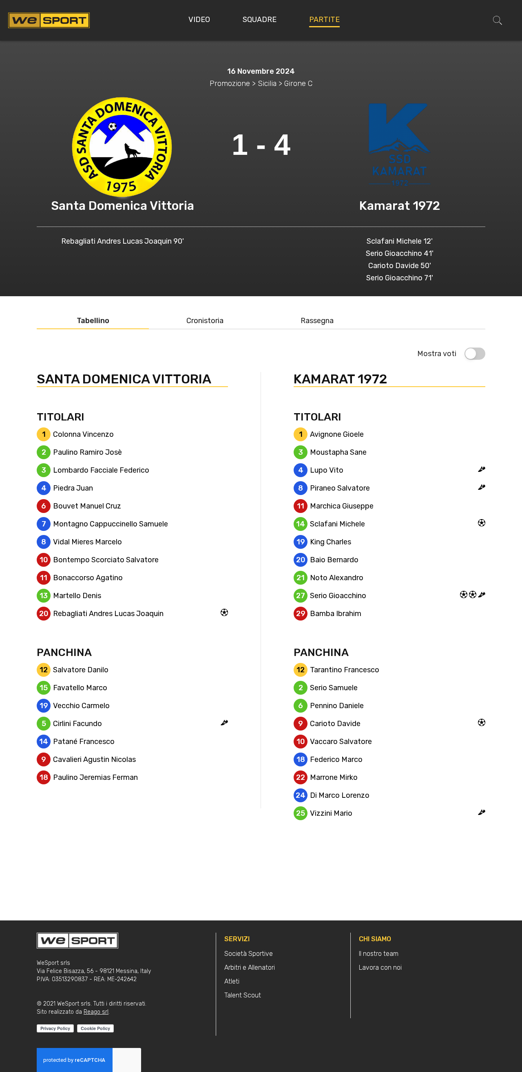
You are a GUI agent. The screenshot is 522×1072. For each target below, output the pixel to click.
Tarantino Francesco (344, 669)
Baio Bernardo (334, 559)
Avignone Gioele (337, 434)
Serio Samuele (334, 687)
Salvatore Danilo (80, 669)
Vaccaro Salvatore (341, 741)
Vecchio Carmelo (81, 705)
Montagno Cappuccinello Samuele (110, 523)
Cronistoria (204, 321)
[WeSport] (49, 19)
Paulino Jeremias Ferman (95, 777)
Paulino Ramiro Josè (87, 452)
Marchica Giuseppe (342, 506)
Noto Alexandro (336, 577)
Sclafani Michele (337, 523)
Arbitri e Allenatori (249, 967)
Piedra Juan (73, 488)
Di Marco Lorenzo (339, 795)
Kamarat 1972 (399, 205)
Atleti (231, 981)
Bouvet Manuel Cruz (87, 506)
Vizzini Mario (331, 813)
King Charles (330, 541)
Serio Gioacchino (338, 595)
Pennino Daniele (337, 705)
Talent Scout (242, 995)
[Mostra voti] (474, 354)
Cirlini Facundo (77, 723)
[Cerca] (497, 20)
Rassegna (317, 321)
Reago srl (96, 1011)
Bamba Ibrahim (335, 613)
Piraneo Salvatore (340, 488)
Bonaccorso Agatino (88, 577)
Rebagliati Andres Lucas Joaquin (108, 613)
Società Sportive (248, 954)
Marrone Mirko (334, 777)
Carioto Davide (335, 723)
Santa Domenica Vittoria (122, 205)
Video (199, 19)
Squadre (259, 19)
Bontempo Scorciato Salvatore (106, 559)
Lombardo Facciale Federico (101, 470)
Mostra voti (436, 354)
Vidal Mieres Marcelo (87, 541)
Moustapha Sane (338, 452)
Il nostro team (378, 954)
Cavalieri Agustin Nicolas (94, 759)
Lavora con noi (380, 967)
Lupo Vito (326, 470)
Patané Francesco (84, 741)
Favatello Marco (80, 687)
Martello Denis (77, 595)
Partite (324, 19)
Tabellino (93, 321)
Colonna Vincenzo (83, 434)
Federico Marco (336, 759)
